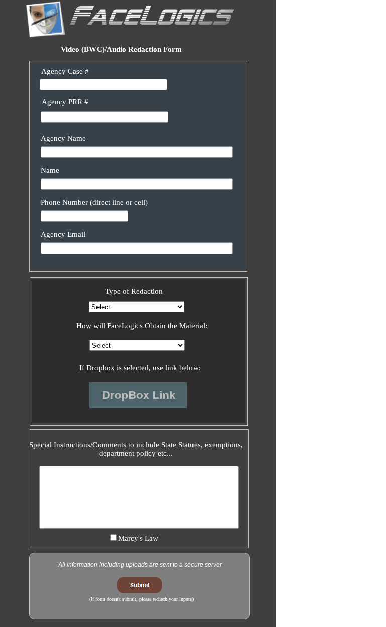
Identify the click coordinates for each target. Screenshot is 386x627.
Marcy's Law (138, 538)
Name (50, 170)
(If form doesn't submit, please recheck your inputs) (141, 599)
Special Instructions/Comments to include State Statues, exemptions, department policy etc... (136, 449)
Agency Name (63, 138)
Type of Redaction (134, 291)
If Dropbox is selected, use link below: (140, 368)
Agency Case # (65, 71)
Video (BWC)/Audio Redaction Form (121, 49)
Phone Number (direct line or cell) (94, 202)
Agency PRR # (65, 102)
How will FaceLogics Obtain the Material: (141, 326)
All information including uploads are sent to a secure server (140, 564)
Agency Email (63, 234)
